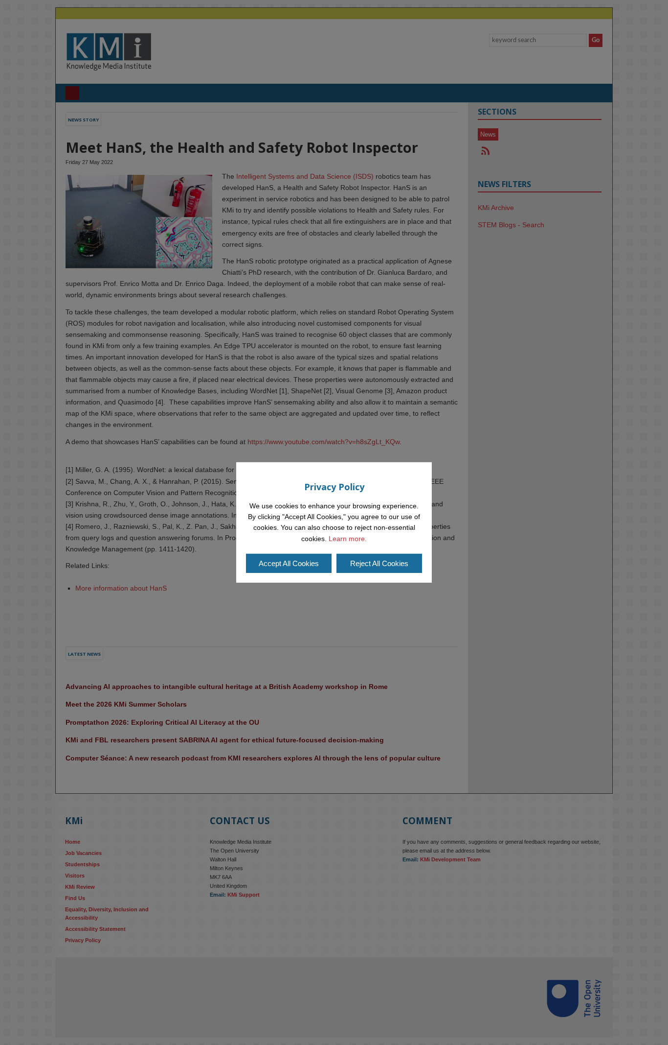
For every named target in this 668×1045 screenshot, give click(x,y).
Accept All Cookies (289, 563)
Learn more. (348, 539)
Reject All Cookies (379, 563)
